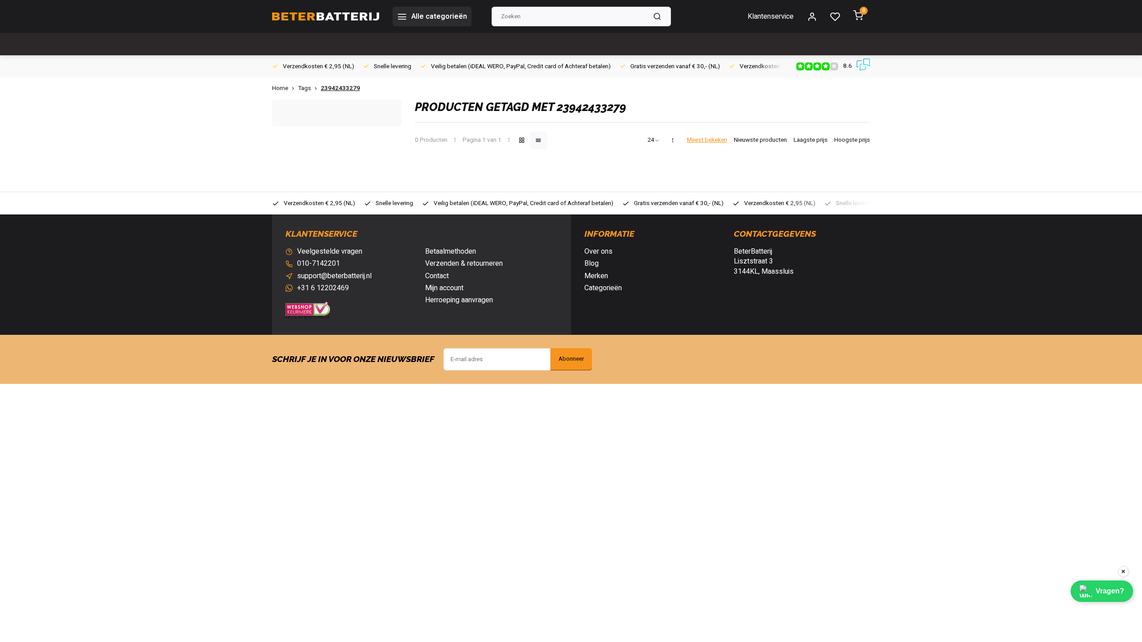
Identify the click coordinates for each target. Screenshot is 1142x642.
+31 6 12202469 (323, 288)
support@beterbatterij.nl (334, 276)
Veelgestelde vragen (329, 251)
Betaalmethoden (450, 251)
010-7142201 (318, 263)
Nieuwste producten (760, 140)
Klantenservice (771, 16)
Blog (591, 263)
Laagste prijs (811, 140)
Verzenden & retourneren (464, 263)
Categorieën (603, 288)
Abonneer (571, 358)
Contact (437, 276)
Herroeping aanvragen (459, 300)
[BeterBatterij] (325, 16)
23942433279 (340, 88)
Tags (304, 88)
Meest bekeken (707, 140)
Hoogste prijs (852, 140)
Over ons (598, 251)
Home (280, 88)
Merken (596, 276)
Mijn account (444, 288)
